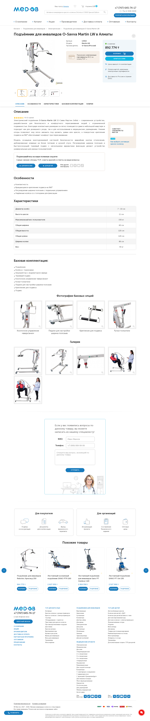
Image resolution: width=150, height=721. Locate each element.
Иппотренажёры (113, 636)
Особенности (34, 104)
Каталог (38, 21)
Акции (52, 21)
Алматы (66, 6)
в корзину (117, 53)
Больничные (80, 670)
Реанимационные (82, 665)
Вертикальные (81, 611)
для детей (49, 165)
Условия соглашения (39, 704)
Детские (79, 649)
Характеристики (51, 104)
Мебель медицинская (84, 690)
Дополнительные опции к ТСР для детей (121, 642)
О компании (21, 21)
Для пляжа (48, 627)
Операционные (82, 661)
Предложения (19, 642)
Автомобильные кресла (116, 611)
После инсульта (82, 685)
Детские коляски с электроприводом (120, 620)
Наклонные (80, 613)
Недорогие (80, 683)
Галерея (89, 104)
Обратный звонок (23, 621)
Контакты (131, 21)
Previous (15, 93)
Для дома (80, 627)
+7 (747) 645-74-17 (125, 7)
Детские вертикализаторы (117, 618)
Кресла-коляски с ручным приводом (57, 613)
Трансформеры (82, 636)
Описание (19, 104)
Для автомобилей (82, 638)
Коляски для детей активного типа (119, 615)
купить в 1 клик (119, 58)
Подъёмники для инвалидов (34, 29)
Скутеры (48, 618)
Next (61, 93)
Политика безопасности (22, 704)
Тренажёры (49, 640)
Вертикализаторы (51, 631)
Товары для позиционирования (118, 631)
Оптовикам (114, 21)
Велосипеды (112, 627)
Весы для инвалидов (52, 638)
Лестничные (81, 629)
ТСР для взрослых (52, 608)
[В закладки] (134, 36)
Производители (69, 21)
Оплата (110, 69)
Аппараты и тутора (114, 638)
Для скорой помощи (83, 667)
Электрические (54, 29)
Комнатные (80, 618)
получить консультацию (125, 15)
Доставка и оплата (93, 21)
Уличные (79, 633)
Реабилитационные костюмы (118, 633)
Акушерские (81, 663)
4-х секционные (82, 658)
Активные (48, 611)
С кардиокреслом (83, 674)
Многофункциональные (84, 681)
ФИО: (60, 439)
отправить (75, 470)
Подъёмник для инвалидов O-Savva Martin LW (81, 29)
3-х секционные (82, 656)
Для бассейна (81, 620)
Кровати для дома (51, 633)
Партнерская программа (24, 637)
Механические (81, 647)
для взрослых (26, 165)
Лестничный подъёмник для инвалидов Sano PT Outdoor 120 (88, 578)
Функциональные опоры (116, 622)
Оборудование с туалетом (54, 620)
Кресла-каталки (50, 629)
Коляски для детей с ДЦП (116, 613)
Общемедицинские (83, 652)
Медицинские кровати (86, 642)
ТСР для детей (114, 608)
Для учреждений (82, 688)
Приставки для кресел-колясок (55, 622)
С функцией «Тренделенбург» (87, 676)
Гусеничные (80, 615)
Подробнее (33, 588)
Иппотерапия (49, 642)
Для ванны (80, 622)
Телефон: (59, 445)
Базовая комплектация (72, 104)
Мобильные (80, 631)
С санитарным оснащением (86, 672)
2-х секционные (82, 654)
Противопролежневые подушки (56, 624)
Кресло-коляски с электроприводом (57, 615)
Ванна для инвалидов (52, 636)
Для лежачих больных (84, 679)
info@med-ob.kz (24, 617)
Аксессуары (81, 692)
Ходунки (111, 624)
